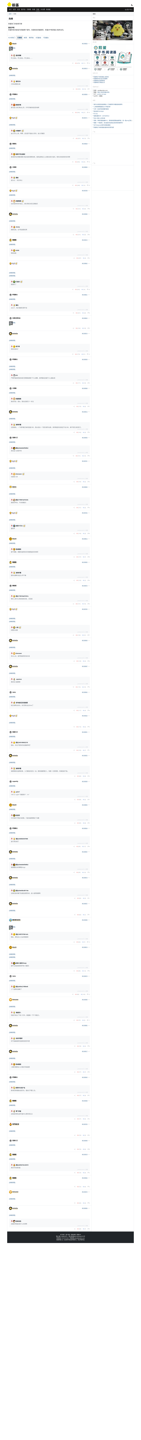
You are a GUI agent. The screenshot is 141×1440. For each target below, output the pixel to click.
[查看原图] (12, 75)
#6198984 (84, 214)
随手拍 (23, 9)
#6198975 (84, 585)
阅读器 (48, 9)
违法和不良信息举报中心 (70, 1240)
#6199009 (84, 781)
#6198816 (84, 947)
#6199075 (84, 1192)
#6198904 (84, 640)
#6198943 (84, 1077)
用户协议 (68, 1234)
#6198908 (84, 388)
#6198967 (84, 852)
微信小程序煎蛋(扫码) (103, 92)
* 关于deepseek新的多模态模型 (101, 125)
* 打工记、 (96, 113)
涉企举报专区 (81, 1240)
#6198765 (84, 609)
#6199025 (84, 715)
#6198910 (84, 877)
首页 (10, 9)
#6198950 (84, 437)
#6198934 (84, 828)
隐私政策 (73, 1234)
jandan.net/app (101, 94)
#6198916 (84, 333)
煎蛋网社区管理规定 (99, 80)
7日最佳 (46, 38)
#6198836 (84, 94)
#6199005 (84, 562)
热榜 (37, 9)
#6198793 (84, 1124)
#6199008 (84, 1101)
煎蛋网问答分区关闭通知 (100, 78)
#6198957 (84, 903)
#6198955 (84, 755)
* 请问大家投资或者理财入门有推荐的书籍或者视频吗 (107, 104)
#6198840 (84, 487)
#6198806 (84, 167)
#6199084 (84, 999)
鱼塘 (33, 9)
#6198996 (84, 1208)
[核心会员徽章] (16, 118)
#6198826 (84, 43)
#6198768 (84, 190)
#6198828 (84, 143)
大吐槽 (42, 9)
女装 (18, 9)
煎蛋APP (79, 1234)
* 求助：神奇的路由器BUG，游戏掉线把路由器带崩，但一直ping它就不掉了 (114, 120)
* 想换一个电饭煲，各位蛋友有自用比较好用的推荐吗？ (108, 123)
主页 (10, 14)
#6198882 (84, 1025)
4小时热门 (11, 38)
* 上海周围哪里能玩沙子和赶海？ (102, 106)
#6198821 (84, 294)
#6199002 (84, 1178)
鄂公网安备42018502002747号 (77, 1236)
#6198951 (84, 732)
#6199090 (84, 920)
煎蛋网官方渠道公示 (99, 82)
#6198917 (84, 1051)
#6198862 (84, 263)
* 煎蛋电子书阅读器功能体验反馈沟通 (103, 127)
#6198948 (84, 1140)
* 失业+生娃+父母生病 (99, 118)
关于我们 (62, 1234)
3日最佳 (38, 38)
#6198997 (84, 666)
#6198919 (84, 68)
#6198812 (84, 539)
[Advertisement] (113, 148)
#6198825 (84, 318)
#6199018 (84, 1154)
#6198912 (84, 412)
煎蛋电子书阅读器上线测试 (101, 77)
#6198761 (84, 461)
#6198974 (84, 976)
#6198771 (84, 118)
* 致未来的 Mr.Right (98, 111)
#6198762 (84, 513)
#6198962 (84, 692)
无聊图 (29, 9)
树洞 (14, 9)
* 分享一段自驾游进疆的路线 (101, 109)
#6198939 (84, 359)
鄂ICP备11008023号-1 (62, 1236)
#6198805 (84, 805)
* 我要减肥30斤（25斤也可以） (101, 116)
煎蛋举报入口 (59, 1240)
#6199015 (84, 240)
